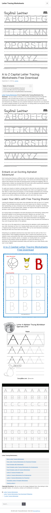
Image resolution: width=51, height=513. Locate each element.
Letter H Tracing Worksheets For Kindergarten (19, 475)
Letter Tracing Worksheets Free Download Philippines (18, 494)
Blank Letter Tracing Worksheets (15, 459)
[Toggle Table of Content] (29, 86)
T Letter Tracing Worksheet (11, 496)
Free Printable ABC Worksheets (15, 464)
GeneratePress (36, 511)
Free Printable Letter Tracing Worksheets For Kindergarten (22, 467)
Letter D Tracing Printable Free (15, 472)
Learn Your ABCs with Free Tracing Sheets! (14, 89)
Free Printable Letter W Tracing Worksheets (18, 470)
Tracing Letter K (11, 483)
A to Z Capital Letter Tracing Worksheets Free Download (17, 91)
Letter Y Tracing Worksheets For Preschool (18, 478)
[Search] (24, 504)
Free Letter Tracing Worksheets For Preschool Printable (21, 461)
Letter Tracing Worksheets (13, 3)
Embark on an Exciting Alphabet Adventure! (14, 88)
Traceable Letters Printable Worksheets (17, 480)
